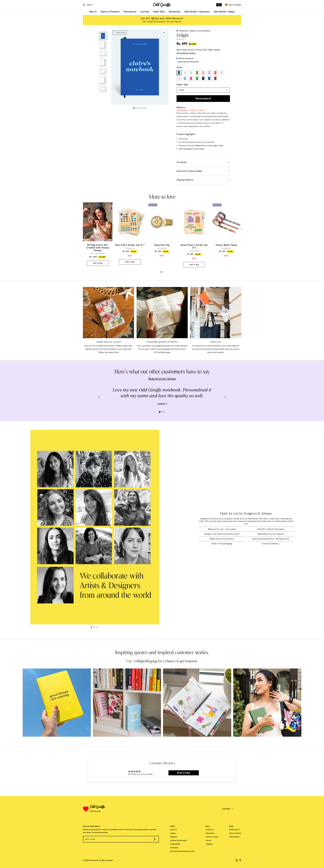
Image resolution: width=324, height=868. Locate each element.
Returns (208, 840)
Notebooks (174, 11)
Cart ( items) (235, 5)
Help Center (210, 833)
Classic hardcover (186, 58)
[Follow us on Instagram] (237, 860)
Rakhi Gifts (159, 11)
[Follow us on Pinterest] (240, 860)
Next (241, 229)
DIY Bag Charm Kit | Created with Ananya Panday (97, 248)
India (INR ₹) (226, 809)
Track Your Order (212, 837)
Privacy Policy (234, 829)
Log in (219, 5)
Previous (83, 229)
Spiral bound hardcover (188, 62)
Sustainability (175, 844)
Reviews (173, 833)
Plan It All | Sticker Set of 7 (130, 245)
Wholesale (174, 848)
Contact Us (210, 829)
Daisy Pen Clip (162, 245)
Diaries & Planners (110, 11)
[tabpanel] (98, 234)
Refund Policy (234, 837)
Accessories (129, 248)
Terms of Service (235, 833)
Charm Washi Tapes (226, 245)
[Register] (154, 839)
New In (93, 11)
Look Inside (120, 32)
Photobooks (130, 11)
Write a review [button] (183, 773)
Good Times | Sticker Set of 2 (194, 246)
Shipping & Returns (185, 180)
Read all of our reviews (162, 378)
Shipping (209, 844)
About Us (173, 829)
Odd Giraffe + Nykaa (224, 11)
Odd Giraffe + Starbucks (197, 11)
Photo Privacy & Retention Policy (182, 851)
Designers (173, 837)
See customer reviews (186, 53)
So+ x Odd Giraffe (98, 253)
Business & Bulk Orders (178, 840)
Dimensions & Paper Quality (189, 171)
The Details (181, 162)
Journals (144, 11)
